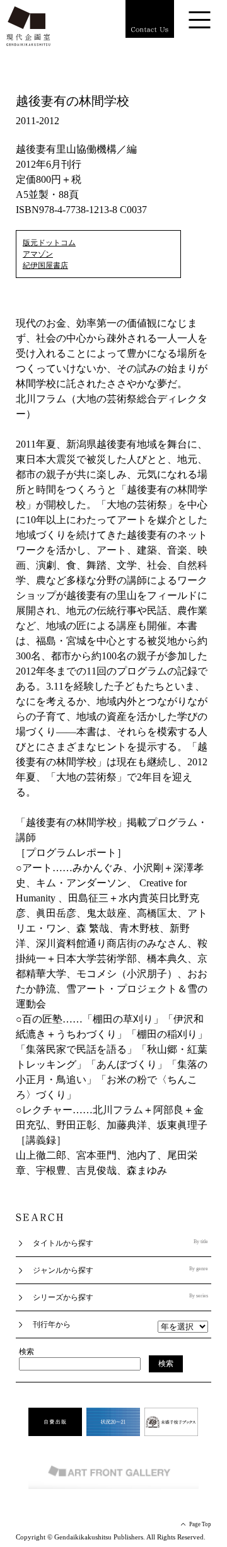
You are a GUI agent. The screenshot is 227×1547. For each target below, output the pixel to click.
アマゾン (38, 254)
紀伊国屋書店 (45, 265)
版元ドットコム (49, 242)
